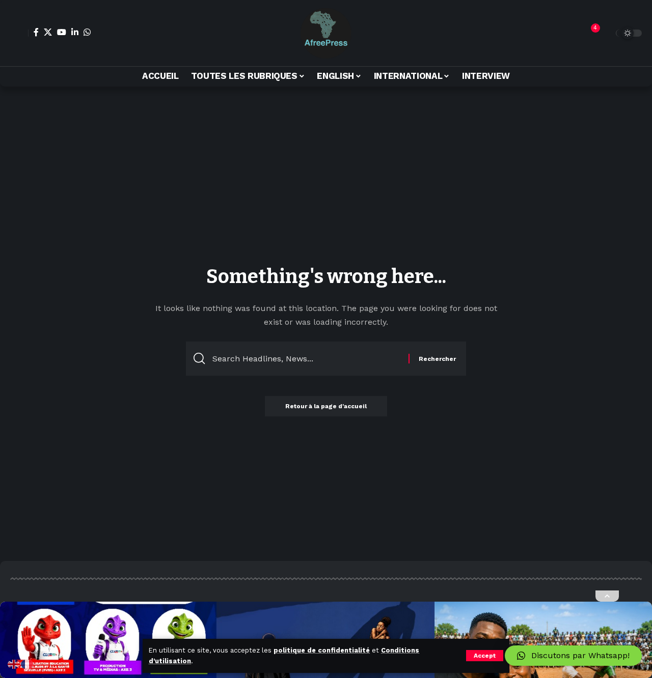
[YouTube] (62, 32)
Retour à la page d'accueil (326, 406)
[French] (27, 663)
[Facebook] (36, 32)
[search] (606, 33)
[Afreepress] (326, 33)
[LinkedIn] (75, 32)
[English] (14, 663)
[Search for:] (307, 359)
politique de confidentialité (322, 650)
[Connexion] (19, 33)
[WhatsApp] (87, 32)
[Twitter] (48, 32)
